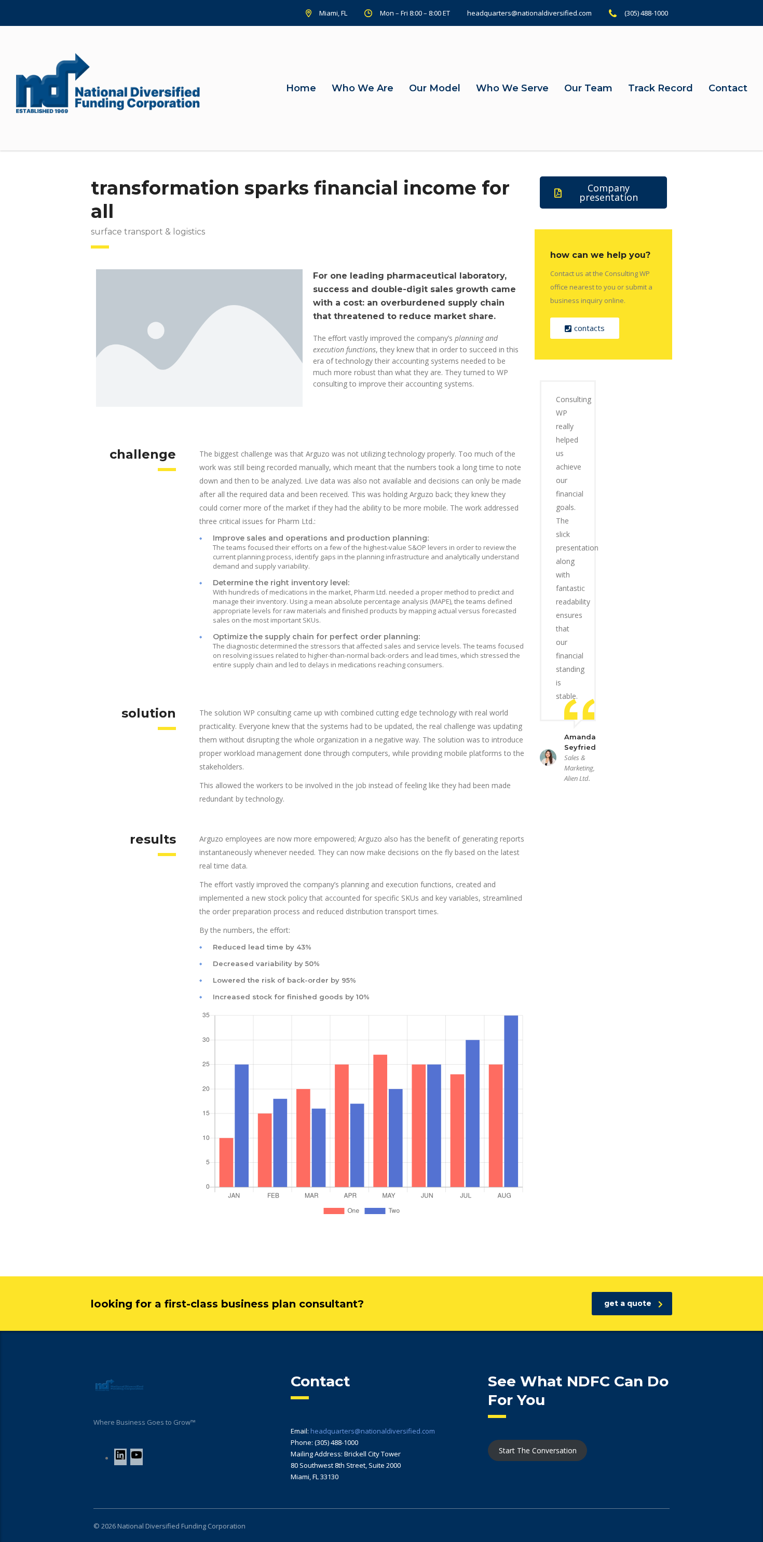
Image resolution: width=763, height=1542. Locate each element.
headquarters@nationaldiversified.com (372, 1431)
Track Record (660, 88)
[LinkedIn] (120, 1458)
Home (301, 88)
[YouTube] (136, 1458)
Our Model (434, 88)
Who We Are (362, 88)
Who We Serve (512, 88)
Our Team (588, 88)
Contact (728, 88)
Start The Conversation (538, 1450)
